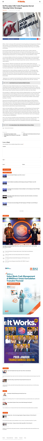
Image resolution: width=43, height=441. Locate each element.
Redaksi (4, 437)
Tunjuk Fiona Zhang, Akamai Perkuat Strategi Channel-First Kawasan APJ (19, 379)
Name (4, 159)
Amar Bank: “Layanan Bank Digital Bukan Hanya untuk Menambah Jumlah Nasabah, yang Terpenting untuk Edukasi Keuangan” (20, 246)
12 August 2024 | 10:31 (11, 10)
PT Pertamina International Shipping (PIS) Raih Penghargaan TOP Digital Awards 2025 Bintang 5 (22, 202)
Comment (4, 146)
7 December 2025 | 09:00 (6, 185)
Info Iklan (16, 437)
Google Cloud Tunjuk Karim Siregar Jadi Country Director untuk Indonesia (19, 370)
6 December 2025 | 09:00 (6, 192)
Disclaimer (20, 437)
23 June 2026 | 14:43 (5, 374)
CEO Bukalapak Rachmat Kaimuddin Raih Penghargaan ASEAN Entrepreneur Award (17, 257)
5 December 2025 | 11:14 (6, 206)
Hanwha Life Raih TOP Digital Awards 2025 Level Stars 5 (16, 174)
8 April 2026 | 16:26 (5, 383)
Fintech (19, 10)
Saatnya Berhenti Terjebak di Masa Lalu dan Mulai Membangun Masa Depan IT (19, 402)
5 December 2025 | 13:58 (6, 199)
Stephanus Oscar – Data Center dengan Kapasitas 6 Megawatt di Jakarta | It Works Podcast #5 (21, 415)
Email (4, 164)
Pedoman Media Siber (10, 437)
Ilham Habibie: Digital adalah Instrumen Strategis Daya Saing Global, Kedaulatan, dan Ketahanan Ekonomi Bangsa (22, 196)
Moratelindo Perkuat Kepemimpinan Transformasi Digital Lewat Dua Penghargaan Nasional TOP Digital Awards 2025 (23, 189)
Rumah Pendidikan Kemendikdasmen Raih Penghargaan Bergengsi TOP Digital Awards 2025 (21, 181)
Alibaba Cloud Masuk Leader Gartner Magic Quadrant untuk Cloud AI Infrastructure (17, 254)
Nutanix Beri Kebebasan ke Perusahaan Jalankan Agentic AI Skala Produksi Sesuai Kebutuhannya (19, 251)
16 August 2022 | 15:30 (6, 418)
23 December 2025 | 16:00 (6, 178)
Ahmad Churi (5, 10)
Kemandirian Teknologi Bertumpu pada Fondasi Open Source (16, 393)
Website (23, 164)
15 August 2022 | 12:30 (6, 426)
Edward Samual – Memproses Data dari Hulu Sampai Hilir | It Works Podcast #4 (19, 423)
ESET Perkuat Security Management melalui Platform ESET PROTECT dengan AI (17, 261)
